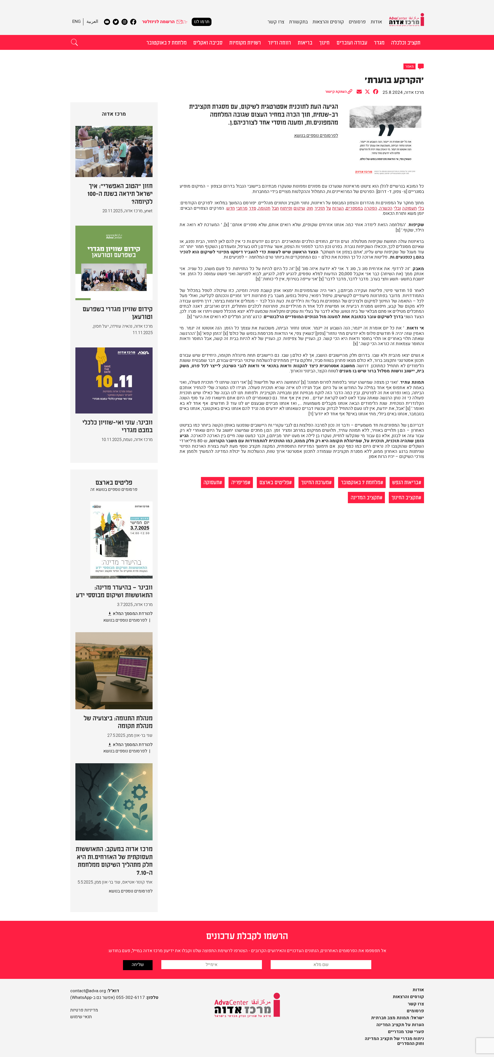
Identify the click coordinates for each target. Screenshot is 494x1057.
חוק (309, 208)
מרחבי (242, 208)
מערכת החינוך (315, 482)
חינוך (324, 42)
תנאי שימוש (81, 1017)
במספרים (354, 208)
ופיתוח (286, 208)
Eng (76, 21)
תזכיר (319, 208)
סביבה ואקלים (208, 42)
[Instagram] (124, 22)
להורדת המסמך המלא (133, 613)
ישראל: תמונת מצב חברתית (397, 1018)
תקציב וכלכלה (405, 42)
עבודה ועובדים (352, 42)
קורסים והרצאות (328, 21)
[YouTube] (107, 22)
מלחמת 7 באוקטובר (166, 42)
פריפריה (239, 482)
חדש (230, 208)
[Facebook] (133, 22)
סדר (252, 208)
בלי (421, 208)
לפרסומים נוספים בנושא (316, 135)
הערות (338, 208)
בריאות (305, 42)
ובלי (397, 208)
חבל (275, 208)
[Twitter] (116, 22)
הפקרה (370, 208)
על (328, 208)
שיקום (299, 208)
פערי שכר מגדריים (406, 1031)
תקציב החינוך (404, 497)
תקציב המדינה (365, 497)
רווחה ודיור (279, 42)
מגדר (379, 42)
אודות (376, 21)
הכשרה (385, 208)
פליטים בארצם (274, 482)
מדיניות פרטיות (84, 1010)
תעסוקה (409, 208)
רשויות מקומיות (245, 42)
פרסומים (357, 21)
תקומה (264, 208)
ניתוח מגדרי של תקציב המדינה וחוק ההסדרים (394, 1041)
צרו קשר (276, 21)
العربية (92, 21)
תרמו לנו (201, 22)
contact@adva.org (88, 991)
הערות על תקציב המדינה (400, 1025)
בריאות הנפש (405, 482)
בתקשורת (298, 21)
